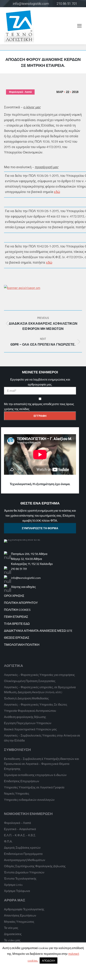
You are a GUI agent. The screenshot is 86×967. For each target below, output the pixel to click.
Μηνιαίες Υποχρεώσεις (19, 921)
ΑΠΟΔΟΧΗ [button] (48, 960)
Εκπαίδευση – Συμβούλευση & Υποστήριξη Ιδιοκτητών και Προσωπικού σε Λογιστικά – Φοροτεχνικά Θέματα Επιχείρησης (41, 764)
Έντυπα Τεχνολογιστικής (20, 878)
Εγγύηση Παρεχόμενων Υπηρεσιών (27, 723)
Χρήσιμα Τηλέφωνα (17, 891)
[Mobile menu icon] (79, 25)
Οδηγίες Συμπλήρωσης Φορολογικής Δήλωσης (35, 866)
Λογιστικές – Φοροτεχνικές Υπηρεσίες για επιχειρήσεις (39, 675)
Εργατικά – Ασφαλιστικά (20, 829)
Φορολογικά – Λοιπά (17, 823)
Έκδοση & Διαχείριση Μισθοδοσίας (26, 698)
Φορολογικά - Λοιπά (20, 92)
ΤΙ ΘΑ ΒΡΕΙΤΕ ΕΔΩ (17, 624)
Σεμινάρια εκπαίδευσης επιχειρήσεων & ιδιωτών (35, 775)
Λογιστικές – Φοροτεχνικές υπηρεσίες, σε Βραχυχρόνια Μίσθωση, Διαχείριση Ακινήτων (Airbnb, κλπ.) (40, 689)
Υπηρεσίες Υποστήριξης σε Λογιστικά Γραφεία (34, 787)
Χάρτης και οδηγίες (23, 587)
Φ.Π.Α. (8, 841)
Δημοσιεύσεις (13, 934)
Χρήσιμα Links (13, 885)
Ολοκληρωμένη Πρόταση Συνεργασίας (29, 681)
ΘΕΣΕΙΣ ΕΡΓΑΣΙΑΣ (16, 638)
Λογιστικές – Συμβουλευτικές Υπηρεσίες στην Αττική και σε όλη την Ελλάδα (42, 737)
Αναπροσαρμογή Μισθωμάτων (24, 860)
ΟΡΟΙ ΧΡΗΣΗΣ (14, 596)
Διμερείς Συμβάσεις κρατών (22, 847)
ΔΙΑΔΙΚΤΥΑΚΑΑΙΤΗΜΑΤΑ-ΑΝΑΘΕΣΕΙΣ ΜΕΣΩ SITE (38, 631)
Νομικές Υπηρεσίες (16, 793)
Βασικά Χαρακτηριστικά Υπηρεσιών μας (30, 729)
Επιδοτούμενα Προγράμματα (23, 854)
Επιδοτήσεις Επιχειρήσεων (21, 781)
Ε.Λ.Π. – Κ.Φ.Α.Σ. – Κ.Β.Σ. (20, 835)
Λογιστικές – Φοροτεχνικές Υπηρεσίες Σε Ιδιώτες (35, 704)
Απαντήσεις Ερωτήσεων (20, 915)
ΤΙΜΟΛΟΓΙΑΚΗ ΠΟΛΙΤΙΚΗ (21, 645)
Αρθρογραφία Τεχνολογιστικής (24, 909)
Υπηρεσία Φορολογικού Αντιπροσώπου (30, 711)
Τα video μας (12, 940)
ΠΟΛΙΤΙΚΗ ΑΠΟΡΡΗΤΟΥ (21, 603)
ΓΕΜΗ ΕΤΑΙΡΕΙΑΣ (16, 617)
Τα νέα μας (11, 928)
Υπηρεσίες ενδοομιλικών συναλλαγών (29, 800)
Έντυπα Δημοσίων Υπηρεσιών (24, 872)
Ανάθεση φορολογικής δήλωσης (25, 717)
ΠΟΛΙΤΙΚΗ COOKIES (17, 610)
